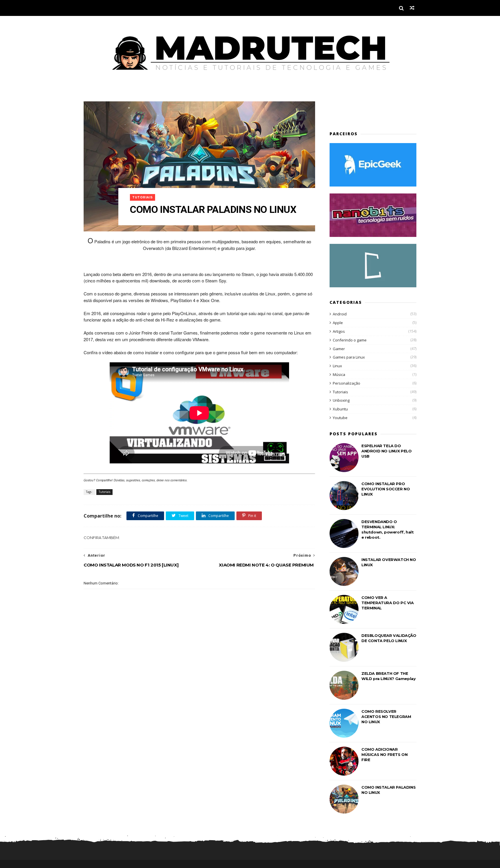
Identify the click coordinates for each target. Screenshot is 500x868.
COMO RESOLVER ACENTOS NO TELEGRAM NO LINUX (386, 716)
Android (340, 314)
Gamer (339, 348)
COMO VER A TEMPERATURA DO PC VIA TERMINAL (387, 602)
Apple (338, 322)
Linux (337, 365)
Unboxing (341, 400)
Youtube (340, 417)
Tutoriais (142, 197)
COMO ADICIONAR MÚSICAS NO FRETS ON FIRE (384, 754)
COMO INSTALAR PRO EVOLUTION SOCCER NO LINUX (385, 488)
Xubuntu (340, 409)
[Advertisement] (363, 110)
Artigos (339, 331)
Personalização (346, 383)
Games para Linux (349, 357)
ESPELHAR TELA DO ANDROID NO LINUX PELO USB (386, 450)
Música (339, 374)
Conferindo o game (350, 340)
